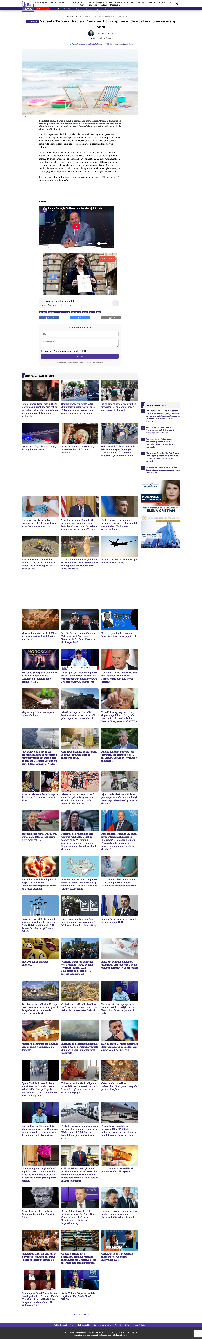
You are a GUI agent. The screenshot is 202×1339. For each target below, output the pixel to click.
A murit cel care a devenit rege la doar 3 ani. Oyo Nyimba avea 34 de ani (40, 797)
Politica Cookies (84, 1325)
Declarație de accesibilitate (135, 1325)
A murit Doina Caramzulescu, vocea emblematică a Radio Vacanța (77, 449)
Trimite (80, 356)
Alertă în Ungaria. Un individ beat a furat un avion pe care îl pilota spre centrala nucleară (78, 715)
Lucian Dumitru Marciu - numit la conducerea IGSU (118, 920)
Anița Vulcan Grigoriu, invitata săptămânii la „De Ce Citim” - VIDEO (78, 1296)
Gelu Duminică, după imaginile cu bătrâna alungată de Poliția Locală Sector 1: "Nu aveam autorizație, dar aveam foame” (119, 451)
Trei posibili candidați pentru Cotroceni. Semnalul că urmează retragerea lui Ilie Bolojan (160, 430)
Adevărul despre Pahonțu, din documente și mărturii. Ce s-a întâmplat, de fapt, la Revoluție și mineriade (119, 756)
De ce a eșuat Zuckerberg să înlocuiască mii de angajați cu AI (119, 634)
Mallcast (103, 5)
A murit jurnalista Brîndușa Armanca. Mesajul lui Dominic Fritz (38, 1214)
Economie (89, 2)
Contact (118, 1325)
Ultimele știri (41, 2)
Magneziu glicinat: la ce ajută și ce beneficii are (39, 714)
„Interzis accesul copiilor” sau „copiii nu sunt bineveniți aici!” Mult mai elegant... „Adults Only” (79, 922)
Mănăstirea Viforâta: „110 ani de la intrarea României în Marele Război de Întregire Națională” (39, 1256)
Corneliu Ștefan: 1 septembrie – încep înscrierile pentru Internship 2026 (118, 1256)
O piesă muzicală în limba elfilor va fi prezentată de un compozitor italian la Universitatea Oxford (79, 1007)
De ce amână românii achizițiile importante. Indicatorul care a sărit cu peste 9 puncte (118, 406)
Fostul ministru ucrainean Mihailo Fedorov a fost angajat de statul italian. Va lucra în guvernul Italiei (119, 524)
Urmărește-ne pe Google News (121, 44)
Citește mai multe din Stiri (80, 1314)
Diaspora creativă (104, 2)
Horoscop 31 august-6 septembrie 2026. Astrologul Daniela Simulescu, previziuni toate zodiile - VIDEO (40, 677)
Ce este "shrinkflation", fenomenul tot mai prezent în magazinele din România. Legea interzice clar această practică (78, 1258)
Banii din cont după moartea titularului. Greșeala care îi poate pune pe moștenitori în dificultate (119, 964)
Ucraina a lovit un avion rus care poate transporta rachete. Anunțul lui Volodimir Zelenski (119, 1214)
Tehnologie (92, 5)
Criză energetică (75, 2)
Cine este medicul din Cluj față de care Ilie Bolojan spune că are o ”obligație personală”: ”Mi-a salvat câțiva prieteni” (162, 457)
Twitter (82, 318)
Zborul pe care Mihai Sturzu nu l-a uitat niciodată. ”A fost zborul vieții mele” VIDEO (40, 836)
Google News (66, 305)
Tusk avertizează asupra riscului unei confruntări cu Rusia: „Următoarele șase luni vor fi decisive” (119, 677)
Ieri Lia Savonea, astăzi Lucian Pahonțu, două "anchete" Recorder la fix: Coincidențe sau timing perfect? (78, 637)
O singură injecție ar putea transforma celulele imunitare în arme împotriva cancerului (39, 523)
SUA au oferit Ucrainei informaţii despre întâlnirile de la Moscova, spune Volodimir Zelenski (119, 1046)
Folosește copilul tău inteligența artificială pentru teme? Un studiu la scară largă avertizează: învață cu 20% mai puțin (79, 1088)
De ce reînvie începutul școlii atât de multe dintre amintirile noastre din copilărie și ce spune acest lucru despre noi (79, 564)
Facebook (50, 318)
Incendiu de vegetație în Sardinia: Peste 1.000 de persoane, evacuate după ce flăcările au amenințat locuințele (79, 1048)
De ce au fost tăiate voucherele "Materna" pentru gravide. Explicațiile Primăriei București (118, 882)
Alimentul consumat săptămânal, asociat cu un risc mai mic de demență (40, 1046)
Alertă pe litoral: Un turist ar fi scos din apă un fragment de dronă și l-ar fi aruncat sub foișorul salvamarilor (77, 799)
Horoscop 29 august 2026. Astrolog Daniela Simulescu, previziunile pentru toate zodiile (163, 470)
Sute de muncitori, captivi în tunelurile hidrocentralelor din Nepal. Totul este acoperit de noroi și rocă (38, 564)
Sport (81, 5)
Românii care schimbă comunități (130, 2)
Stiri (76, 16)
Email (113, 318)
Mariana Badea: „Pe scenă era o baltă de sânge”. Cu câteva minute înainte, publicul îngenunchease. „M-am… (92, 9)
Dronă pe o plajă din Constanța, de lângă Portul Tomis (39, 448)
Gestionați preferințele (102, 1325)
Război (62, 2)
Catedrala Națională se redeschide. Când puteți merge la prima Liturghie (119, 1086)
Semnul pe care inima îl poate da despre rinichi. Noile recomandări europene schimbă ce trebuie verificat (39, 884)
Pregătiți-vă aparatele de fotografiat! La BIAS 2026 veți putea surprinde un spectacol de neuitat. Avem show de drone (119, 1130)
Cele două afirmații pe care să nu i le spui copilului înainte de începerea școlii (79, 754)
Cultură (161, 2)
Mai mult (115, 5)
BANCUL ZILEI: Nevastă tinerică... (35, 963)
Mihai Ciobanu (107, 33)
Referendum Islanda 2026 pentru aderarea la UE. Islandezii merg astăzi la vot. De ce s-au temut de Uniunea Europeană (79, 884)
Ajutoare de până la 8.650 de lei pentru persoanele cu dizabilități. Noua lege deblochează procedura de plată (119, 799)
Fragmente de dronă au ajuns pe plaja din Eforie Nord (119, 561)
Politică (52, 2)
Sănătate (151, 2)
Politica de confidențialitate (64, 1325)
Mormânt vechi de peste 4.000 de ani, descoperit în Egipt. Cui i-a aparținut (40, 636)
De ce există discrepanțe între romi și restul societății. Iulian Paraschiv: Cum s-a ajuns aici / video (118, 1009)
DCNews (28, 6)
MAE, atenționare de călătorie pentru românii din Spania (117, 1170)
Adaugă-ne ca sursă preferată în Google (87, 44)
